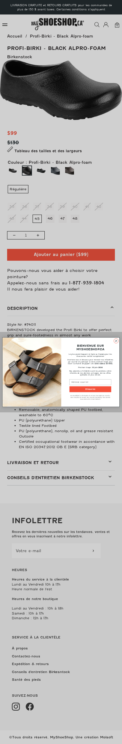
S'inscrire (90, 389)
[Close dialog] (116, 340)
